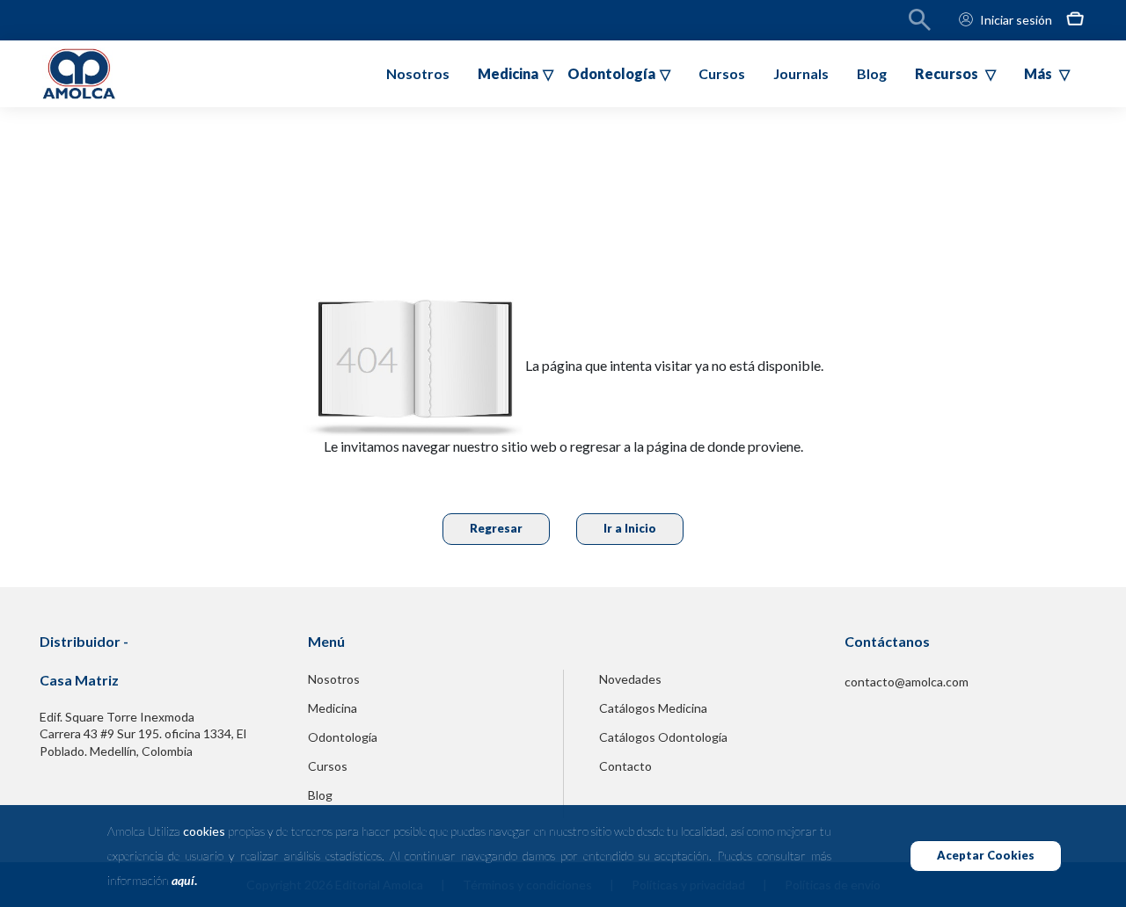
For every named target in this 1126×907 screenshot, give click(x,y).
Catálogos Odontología (663, 736)
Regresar (496, 528)
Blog (872, 73)
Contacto (625, 765)
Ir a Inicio (629, 528)
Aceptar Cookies (986, 855)
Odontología (342, 736)
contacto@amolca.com (906, 681)
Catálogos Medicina (653, 707)
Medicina (332, 707)
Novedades (630, 678)
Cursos (721, 73)
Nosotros (418, 73)
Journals (801, 73)
